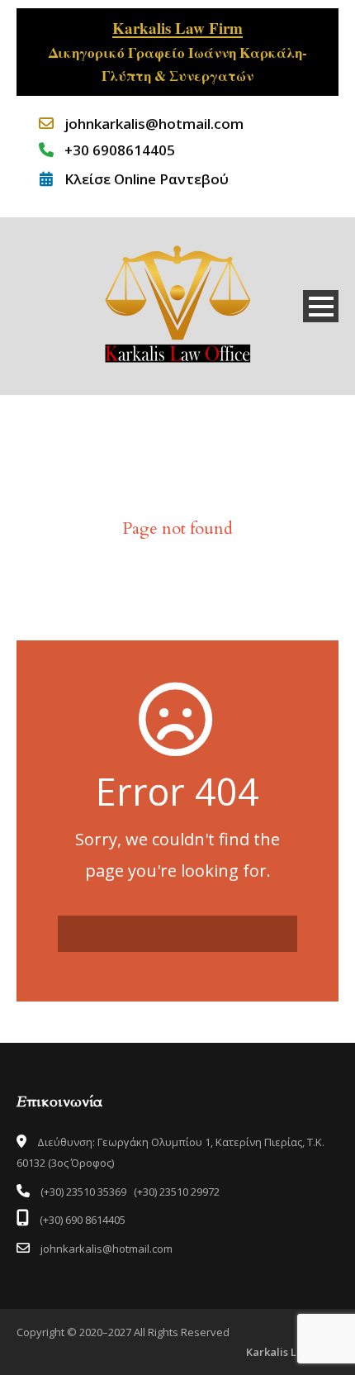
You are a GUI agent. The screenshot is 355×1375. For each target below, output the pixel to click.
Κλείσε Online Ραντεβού (146, 178)
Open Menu (320, 306)
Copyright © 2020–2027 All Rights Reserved (123, 1332)
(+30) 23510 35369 (83, 1191)
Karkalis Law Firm (292, 1351)
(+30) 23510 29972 (177, 1191)
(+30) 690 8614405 (81, 1219)
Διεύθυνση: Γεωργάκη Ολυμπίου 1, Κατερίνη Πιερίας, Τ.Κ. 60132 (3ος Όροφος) (170, 1152)
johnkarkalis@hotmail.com (154, 123)
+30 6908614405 (119, 149)
